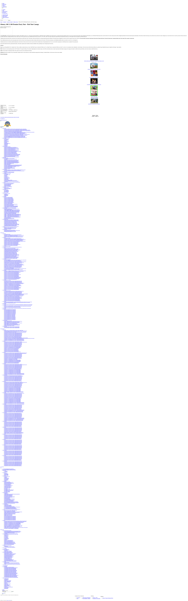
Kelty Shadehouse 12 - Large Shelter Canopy (8, 490)
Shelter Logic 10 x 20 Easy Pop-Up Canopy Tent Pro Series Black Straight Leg (12, 299)
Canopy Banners (6, 159)
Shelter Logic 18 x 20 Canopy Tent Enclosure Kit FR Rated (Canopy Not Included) (12, 307)
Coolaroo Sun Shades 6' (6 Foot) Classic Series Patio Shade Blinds (11, 206)
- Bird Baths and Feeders (4, 566)
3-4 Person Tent (5, 471)
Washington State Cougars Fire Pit (7, 580)
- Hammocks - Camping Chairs (5, 549)
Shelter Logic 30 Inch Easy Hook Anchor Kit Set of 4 (9, 503)
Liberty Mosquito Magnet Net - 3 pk (8, 558)
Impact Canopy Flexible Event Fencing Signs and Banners (10, 166)
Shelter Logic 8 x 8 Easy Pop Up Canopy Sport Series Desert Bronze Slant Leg (12, 241)
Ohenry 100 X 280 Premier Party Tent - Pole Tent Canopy (10, 312)
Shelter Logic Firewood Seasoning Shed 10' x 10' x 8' (9, 542)
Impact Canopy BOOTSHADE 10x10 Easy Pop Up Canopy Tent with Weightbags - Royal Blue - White (14, 136)
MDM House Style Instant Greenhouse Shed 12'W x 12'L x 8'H (10, 227)
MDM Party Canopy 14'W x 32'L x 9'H (8, 515)
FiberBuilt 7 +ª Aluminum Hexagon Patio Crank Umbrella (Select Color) (11, 215)
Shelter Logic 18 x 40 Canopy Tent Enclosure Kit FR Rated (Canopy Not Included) (12, 151)
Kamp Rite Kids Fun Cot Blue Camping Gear (8, 500)
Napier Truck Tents (6, 479)
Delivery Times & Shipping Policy (108, 598)
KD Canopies (5, 142)
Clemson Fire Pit (6, 583)
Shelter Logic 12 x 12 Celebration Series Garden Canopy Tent (10, 279)
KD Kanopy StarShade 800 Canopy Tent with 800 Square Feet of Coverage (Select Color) (13, 526)
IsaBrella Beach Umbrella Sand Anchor (8, 209)
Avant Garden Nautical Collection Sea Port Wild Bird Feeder (10, 572)
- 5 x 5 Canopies (4, 233)
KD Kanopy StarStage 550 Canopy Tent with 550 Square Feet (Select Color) (11, 512)
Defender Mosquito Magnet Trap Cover (8, 557)
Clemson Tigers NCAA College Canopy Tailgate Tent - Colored (10, 222)
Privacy (3, 5)
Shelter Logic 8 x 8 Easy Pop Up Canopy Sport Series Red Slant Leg (11, 349)
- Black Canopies (4, 381)
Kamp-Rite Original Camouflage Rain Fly (8, 494)
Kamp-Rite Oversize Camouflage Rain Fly (8, 495)
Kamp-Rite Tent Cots (6, 478)
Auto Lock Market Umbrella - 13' (7, 217)
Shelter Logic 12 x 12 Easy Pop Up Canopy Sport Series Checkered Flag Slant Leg (12, 274)
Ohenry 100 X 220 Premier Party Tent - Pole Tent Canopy (10, 311)
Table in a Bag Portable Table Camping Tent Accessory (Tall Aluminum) (11, 502)
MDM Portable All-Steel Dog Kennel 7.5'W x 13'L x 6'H (10, 231)
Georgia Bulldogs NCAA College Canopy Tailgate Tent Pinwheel (10, 258)
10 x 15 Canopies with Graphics (7, 280)
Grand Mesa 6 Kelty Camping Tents (7, 486)
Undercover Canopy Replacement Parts (8, 186)
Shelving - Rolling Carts (6, 562)
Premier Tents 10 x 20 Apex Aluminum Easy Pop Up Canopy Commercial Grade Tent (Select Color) (14, 340)
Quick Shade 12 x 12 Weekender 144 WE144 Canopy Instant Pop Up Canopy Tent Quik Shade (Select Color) (15, 270)
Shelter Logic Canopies (6, 141)
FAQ (77, 598)
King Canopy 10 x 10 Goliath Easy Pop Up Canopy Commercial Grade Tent (11, 524)
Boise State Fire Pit (6, 588)
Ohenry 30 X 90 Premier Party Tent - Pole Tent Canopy (9, 316)
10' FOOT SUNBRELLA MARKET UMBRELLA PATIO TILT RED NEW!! (12, 210)
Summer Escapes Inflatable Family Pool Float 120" (9, 532)
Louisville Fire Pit (6, 584)
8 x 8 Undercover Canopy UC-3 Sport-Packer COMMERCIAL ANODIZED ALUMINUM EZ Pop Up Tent (14, 132)
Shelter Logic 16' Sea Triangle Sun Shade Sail (8, 199)
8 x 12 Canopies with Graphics (7, 246)
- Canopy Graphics (4, 157)
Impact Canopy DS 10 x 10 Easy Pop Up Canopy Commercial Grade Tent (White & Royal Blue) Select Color (15, 261)
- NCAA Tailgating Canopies (5, 219)
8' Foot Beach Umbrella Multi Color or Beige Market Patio (10, 208)
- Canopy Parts (3, 182)
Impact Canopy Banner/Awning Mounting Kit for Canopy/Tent (10, 180)
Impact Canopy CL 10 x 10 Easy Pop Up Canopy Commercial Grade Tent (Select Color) (13, 263)
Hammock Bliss (5, 550)
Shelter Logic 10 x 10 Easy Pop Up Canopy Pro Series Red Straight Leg (11, 351)
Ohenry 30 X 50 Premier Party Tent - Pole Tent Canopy (9, 315)
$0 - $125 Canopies (6, 189)
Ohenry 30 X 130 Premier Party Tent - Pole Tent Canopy (10, 314)
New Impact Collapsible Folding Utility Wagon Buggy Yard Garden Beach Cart (12, 564)
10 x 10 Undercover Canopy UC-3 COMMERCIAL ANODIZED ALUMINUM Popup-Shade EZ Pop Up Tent (15, 268)
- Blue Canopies (4, 352)
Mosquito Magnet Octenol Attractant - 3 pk (8, 555)
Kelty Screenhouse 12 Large (7, 489)
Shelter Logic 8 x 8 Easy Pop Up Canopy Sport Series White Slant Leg (11, 242)
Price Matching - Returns (86, 598)
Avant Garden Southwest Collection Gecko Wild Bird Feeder (10, 574)
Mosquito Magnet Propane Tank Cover (8, 556)
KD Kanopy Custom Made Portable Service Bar (9, 163)
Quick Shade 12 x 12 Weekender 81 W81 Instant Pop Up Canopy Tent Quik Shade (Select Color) (14, 271)
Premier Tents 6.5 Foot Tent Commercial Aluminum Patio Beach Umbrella (11, 212)
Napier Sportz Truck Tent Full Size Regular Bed (9, 483)
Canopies (3, 9)
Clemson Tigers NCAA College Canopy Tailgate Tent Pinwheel (10, 253)
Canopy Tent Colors (2, 328)
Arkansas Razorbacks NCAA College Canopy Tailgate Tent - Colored (11, 251)
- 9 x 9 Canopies (4, 247)
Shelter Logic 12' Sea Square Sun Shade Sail (8, 198)
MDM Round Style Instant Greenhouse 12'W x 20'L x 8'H (10, 228)
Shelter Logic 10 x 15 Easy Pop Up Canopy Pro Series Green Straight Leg (11, 288)
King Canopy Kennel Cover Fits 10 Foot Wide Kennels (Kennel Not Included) (12, 230)
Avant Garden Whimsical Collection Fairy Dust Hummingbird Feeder (11, 577)
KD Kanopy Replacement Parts (7, 185)
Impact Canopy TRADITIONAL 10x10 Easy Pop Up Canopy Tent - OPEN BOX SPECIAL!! (13, 269)
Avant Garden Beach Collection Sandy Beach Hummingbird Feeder (11, 567)
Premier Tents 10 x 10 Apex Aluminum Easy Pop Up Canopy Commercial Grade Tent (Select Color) (14, 339)
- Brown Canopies (4, 455)
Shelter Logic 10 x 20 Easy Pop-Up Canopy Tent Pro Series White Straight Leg (12, 298)
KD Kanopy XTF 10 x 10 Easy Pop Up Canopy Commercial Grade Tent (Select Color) (12, 266)
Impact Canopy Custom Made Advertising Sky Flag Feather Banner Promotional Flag (12, 165)
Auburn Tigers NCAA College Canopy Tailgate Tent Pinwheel (10, 252)
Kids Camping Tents (6, 504)
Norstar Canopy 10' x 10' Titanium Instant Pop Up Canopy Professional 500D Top (12, 267)
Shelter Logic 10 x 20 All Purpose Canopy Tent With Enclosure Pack (11, 147)
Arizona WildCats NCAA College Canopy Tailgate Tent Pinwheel (10, 250)
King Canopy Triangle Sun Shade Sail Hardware (9, 204)
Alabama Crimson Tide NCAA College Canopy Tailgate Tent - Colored (11, 248)
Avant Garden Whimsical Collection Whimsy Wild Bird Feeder (10, 576)
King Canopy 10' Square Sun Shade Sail (8, 203)
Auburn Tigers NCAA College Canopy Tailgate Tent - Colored (10, 221)
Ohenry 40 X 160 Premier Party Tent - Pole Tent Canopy (10, 318)
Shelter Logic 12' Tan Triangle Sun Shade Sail (8, 200)
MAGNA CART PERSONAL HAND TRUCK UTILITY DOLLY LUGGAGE (12, 563)
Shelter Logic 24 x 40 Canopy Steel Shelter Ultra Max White (10, 152)
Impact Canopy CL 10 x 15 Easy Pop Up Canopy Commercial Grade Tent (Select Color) (13, 344)
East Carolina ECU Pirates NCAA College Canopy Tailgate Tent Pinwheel (11, 224)
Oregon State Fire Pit (6, 587)
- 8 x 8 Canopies (4, 237)
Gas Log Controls (6, 536)
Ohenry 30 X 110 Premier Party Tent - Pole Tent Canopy (10, 313)
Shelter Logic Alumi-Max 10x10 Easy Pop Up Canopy (9, 156)
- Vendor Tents (3, 520)
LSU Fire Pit (5, 582)
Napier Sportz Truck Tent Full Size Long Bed (8, 482)
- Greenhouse (3, 226)
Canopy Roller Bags (6, 176)
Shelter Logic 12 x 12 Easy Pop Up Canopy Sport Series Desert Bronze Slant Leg (12, 272)
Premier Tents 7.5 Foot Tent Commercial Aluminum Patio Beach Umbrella (11, 211)
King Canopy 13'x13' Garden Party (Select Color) (9, 172)
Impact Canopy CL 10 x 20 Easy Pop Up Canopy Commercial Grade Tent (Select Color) (13, 343)
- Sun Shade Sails (4, 196)
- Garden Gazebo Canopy (4, 171)
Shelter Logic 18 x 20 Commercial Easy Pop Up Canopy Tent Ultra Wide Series (12, 306)
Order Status (4, 4)
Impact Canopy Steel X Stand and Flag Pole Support (9, 167)
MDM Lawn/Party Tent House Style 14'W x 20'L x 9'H (9, 513)
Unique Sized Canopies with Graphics (8, 320)
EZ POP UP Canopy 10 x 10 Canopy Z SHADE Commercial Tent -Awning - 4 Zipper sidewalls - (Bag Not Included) (16, 527)
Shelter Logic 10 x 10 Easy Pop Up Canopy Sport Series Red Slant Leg (11, 350)
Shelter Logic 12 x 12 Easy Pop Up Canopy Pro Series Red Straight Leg (11, 348)
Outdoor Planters (6, 565)
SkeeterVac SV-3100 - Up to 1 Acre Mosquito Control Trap (10, 553)
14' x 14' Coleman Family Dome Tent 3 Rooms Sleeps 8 (10, 507)
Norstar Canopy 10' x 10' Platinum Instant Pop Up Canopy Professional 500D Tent (12, 347)
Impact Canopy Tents (6, 139)
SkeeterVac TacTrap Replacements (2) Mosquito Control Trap (10, 560)
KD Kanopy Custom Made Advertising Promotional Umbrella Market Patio (11, 162)
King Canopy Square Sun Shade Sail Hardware (9, 205)
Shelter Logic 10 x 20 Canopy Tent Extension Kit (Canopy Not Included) (11, 148)
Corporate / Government (96, 598)
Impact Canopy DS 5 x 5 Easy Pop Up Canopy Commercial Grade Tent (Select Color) (12, 234)
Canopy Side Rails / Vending (7, 174)
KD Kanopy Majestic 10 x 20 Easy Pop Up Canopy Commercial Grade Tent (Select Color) (13, 296)
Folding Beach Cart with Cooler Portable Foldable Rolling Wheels (11, 533)
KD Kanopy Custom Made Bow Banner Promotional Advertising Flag (11, 160)
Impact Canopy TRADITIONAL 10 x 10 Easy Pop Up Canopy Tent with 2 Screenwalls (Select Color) (14, 133)
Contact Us (78, 597)
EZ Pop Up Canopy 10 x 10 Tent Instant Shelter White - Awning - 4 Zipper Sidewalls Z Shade (13, 330)
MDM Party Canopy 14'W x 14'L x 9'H (8, 514)
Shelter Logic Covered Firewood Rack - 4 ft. (8, 540)
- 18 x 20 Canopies (4, 305)
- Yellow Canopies (4, 392)
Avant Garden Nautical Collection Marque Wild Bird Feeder (10, 571)
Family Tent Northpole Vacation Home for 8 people (9, 506)
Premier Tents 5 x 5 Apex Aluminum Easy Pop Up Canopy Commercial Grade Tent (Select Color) (14, 235)
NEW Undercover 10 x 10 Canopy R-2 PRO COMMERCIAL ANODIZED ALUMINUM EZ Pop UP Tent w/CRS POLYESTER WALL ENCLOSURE (19, 338)
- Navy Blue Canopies (4, 412)
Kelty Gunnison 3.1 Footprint (7, 491)
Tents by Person (4, 11)
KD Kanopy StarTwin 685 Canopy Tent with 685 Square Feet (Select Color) (11, 322)
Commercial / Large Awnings (7, 193)
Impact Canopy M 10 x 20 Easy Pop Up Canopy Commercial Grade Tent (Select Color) (13, 293)
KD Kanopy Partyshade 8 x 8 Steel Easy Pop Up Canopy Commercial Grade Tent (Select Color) (13, 240)
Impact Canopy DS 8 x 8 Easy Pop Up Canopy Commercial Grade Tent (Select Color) (12, 238)
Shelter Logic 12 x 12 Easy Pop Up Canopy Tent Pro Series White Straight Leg (12, 278)
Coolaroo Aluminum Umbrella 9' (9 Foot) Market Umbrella (10, 213)
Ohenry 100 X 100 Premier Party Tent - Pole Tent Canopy (10, 309)
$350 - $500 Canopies (6, 191)
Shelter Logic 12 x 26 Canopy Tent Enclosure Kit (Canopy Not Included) (11, 149)
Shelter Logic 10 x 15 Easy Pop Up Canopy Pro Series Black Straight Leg (11, 286)
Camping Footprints (6, 493)
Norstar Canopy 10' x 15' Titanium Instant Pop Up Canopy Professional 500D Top (12, 285)
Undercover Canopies (6, 140)
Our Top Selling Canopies (6, 138)
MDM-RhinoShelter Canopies (7, 143)
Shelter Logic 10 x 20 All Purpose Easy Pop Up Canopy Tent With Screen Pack (12, 154)
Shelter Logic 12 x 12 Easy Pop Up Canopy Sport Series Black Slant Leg (11, 273)
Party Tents (4, 12)
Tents (3, 10)
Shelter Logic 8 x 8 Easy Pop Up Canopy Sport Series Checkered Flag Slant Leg (12, 244)
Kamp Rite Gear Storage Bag (7, 497)
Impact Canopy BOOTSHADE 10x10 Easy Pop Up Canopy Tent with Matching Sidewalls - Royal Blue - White (15, 137)
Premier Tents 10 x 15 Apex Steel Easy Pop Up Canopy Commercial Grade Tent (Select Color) (13, 283)
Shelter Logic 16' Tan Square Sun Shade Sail (8, 201)
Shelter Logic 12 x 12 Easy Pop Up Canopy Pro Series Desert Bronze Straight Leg (12, 277)
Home (3, 3)
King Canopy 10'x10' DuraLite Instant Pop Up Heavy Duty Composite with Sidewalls (12, 131)
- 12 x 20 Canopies (4, 301)
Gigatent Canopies (6, 144)
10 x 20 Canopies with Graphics (7, 290)
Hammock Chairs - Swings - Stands (7, 551)
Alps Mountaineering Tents (7, 476)
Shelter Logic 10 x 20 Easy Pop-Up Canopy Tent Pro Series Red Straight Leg (12, 300)
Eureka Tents (5, 477)
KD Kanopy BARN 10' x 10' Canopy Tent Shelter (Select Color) (10, 323)
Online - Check (95, 597)
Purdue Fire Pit (5, 586)
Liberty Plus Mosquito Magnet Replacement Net (9, 559)
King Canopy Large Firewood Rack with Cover (9, 544)
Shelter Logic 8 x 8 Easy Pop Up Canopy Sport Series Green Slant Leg (11, 243)
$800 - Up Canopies (6, 192)
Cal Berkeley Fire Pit (6, 578)
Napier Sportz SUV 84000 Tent (7, 484)
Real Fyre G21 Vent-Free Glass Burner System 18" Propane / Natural (11, 534)
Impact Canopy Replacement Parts (7, 184)
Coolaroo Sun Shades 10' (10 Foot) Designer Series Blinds (10, 207)
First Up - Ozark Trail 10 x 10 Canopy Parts (8, 183)
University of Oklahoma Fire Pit (7, 581)
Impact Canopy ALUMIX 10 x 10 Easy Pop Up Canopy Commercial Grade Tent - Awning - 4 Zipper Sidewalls (15, 331)
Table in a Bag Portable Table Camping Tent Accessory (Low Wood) (11, 501)
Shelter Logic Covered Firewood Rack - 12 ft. (8, 541)
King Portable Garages (6, 187)
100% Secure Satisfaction (86, 597)
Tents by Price (4, 16)
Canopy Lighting (6, 181)
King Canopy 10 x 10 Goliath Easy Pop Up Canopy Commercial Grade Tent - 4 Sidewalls (13, 525)
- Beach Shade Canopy (4, 169)
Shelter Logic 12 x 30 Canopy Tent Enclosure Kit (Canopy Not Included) (11, 150)
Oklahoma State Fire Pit (6, 585)
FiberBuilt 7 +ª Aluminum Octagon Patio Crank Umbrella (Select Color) (11, 216)
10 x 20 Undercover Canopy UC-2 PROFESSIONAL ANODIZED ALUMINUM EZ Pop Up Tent (14, 294)
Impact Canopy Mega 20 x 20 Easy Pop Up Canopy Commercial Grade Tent (11, 326)
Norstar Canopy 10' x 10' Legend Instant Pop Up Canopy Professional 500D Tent (12, 369)
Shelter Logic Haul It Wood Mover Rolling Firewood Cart (10, 543)
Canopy (8, 600)
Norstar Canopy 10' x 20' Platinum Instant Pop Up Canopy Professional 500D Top (12, 361)
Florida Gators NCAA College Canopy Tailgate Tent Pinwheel (10, 225)
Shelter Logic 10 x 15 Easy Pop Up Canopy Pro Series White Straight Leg (11, 289)
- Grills (3, 547)
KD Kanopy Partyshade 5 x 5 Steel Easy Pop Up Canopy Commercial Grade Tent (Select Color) (13, 236)
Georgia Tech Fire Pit (6, 579)
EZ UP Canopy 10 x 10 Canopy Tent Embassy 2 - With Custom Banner (11, 528)
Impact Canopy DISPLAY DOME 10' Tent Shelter (9, 325)
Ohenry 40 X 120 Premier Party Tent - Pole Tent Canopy (10, 317)
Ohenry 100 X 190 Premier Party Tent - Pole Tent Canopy (10, 517)
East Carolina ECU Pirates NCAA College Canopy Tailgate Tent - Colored (11, 254)
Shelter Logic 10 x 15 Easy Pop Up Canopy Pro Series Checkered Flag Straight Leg (12, 287)
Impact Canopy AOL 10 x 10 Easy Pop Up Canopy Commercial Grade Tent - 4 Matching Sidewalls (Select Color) (15, 129)
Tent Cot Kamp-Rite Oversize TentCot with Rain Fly (9, 496)
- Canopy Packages (4, 128)
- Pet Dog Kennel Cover (4, 229)
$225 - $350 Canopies (6, 190)
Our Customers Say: (2, 118)
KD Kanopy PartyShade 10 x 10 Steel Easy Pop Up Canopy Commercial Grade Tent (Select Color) (14, 262)
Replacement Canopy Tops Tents (7, 173)
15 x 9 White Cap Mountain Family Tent (8, 485)
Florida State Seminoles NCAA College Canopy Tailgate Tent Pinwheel (11, 257)
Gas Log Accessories (6, 537)
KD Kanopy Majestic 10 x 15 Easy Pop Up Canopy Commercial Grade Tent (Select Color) (13, 282)
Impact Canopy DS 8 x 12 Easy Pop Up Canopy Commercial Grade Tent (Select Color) (13, 337)
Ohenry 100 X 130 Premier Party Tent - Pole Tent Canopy (10, 516)
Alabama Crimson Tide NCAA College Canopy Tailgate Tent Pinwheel (11, 220)
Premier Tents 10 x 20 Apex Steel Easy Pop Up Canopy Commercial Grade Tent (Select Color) (13, 295)
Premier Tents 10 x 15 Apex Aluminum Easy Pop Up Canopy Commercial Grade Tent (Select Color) (14, 374)
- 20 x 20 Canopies (4, 303)
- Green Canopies (4, 363)
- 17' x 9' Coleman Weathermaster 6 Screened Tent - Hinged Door (8, 469)
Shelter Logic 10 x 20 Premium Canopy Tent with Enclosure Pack (10, 153)
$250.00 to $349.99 (6, 474)
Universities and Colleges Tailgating (7, 545)
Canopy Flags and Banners (7, 177)
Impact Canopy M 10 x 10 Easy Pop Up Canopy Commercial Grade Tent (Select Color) (13, 375)
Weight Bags (5, 175)
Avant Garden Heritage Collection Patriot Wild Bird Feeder (10, 569)
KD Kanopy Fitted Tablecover (7, 164)
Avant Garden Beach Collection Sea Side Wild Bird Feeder (10, 568)
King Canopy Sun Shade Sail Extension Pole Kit (9, 202)
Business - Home (2, 529)
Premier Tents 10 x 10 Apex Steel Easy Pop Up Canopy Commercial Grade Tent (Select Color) (13, 264)
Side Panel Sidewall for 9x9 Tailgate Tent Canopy (9, 546)
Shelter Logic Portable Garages (7, 146)
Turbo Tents (5, 480)
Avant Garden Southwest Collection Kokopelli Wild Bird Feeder (10, 573)
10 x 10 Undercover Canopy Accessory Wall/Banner (9, 158)
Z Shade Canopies (6, 145)
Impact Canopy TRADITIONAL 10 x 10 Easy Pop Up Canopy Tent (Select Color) (12, 170)
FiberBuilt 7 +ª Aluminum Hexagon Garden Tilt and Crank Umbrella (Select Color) (12, 214)
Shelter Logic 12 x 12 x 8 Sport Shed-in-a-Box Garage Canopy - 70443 (11, 155)
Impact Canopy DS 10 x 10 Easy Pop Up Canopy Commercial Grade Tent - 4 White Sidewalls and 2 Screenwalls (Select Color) (17, 134)
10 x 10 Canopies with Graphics (7, 259)
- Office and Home (4, 561)
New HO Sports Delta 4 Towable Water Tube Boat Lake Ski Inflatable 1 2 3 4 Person (12, 531)
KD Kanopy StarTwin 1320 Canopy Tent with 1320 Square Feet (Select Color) (12, 324)
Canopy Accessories (5, 17)
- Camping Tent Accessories (5, 492)
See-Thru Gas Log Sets (6, 538)
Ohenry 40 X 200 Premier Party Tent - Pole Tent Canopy (10, 319)
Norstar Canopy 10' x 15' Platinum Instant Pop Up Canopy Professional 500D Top (12, 284)
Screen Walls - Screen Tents (7, 178)
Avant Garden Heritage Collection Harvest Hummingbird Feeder (10, 570)
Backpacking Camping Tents (7, 481)
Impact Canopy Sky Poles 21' (7, 168)
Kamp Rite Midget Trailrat (7, 498)
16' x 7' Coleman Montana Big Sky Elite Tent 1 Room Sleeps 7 (10, 508)
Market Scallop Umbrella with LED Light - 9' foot (9, 218)
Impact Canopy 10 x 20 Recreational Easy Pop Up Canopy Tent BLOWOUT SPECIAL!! (13, 291)
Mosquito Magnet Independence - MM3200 (8, 552)
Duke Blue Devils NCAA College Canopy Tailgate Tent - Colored (10, 223)
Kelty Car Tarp (5, 488)
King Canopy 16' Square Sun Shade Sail (8, 197)
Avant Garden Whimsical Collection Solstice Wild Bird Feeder (10, 575)
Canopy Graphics (5, 15)
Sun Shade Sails (4, 13)
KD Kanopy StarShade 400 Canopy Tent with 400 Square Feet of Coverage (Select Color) (13, 321)
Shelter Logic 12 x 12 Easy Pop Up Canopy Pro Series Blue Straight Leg (11, 276)
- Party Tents (3, 509)
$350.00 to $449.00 (6, 475)
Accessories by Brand (6, 179)
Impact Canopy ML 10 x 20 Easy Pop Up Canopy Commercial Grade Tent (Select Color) (13, 292)
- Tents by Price (3, 472)
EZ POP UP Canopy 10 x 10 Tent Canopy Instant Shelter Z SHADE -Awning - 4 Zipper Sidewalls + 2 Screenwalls (15, 135)
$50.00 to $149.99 (6, 473)
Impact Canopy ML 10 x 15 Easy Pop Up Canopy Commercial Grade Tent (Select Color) (13, 281)
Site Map (3, 589)
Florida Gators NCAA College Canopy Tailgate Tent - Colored (10, 255)
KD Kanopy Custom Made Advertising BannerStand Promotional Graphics (11, 161)
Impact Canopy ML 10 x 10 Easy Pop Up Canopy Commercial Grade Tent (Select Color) (13, 265)
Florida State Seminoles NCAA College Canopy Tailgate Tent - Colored (11, 256)
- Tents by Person (4, 470)
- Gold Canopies (4, 439)
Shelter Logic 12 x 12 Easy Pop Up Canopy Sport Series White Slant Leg (11, 275)
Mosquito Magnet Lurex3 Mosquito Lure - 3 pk (9, 554)
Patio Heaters (5, 539)
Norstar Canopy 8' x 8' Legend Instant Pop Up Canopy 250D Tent (10, 245)
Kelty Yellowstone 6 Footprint (7, 487)
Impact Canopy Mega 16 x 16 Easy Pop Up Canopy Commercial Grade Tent (11, 327)
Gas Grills (5, 548)
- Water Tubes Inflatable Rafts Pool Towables (6, 530)
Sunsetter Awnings (6, 195)
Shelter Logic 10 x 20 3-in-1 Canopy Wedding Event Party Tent (10, 510)
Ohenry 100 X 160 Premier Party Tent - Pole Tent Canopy (10, 310)
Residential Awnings (6, 194)
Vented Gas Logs (6, 535)
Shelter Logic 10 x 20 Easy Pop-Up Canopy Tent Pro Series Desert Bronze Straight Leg (13, 297)
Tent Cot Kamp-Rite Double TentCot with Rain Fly (9, 499)
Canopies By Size (5, 14)
